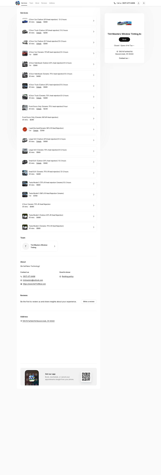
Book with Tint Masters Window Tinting (39, 246)
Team (31, 3)
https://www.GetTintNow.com (34, 284)
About (37, 3)
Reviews (44, 3)
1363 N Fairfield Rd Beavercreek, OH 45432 (124, 53)
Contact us (123, 58)
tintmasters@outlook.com (33, 280)
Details (39, 22)
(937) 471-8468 (128, 3)
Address (52, 3)
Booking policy (67, 276)
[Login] (144, 3)
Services (24, 3)
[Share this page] (138, 3)
